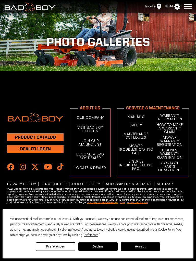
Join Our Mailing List (90, 142)
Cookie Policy (86, 184)
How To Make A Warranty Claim (170, 128)
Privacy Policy (21, 184)
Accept (140, 246)
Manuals (136, 117)
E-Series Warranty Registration (169, 153)
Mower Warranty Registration (169, 141)
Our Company (90, 117)
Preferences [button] (91, 235)
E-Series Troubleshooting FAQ (136, 165)
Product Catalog (35, 137)
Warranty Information (169, 117)
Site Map (165, 184)
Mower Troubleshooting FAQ (136, 149)
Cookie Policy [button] (166, 229)
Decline (98, 246)
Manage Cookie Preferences (102, 202)
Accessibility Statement (129, 184)
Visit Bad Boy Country (90, 129)
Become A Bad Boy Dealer (90, 156)
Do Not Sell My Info (137, 202)
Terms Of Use (54, 184)
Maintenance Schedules (136, 135)
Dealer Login (35, 148)
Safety (136, 125)
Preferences (55, 246)
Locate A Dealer (90, 167)
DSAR (122, 202)
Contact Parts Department (169, 166)
